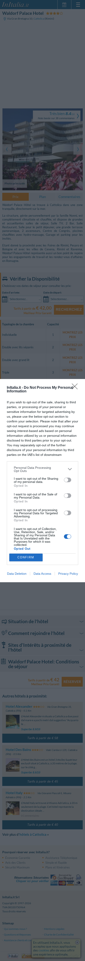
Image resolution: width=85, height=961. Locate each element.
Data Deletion (17, 573)
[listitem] (42, 469)
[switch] (67, 480)
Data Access (42, 573)
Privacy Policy (68, 573)
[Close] (76, 388)
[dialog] (42, 480)
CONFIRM (25, 557)
